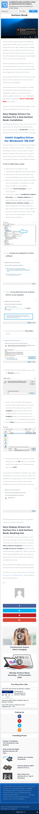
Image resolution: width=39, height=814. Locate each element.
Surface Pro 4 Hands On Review (25, 758)
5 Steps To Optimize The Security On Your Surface (11, 743)
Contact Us (13, 809)
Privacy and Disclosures (13, 807)
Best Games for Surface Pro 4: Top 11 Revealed (25, 776)
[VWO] (9, 11)
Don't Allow (22, 11)
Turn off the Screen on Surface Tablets (16, 688)
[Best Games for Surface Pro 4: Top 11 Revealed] (10, 776)
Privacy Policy (25, 807)
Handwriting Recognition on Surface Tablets (19, 693)
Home (3, 807)
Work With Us (5, 809)
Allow (33, 11)
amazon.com (24, 795)
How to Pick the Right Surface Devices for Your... (11, 751)
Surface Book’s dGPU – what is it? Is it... (26, 767)
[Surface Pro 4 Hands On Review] (10, 759)
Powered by (4, 11)
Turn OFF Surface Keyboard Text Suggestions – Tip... (13, 705)
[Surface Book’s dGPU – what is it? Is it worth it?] (10, 767)
